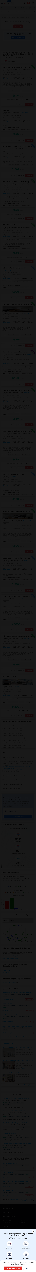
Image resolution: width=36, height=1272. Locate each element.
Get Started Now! (11, 1268)
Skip (27, 1268)
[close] (33, 1231)
